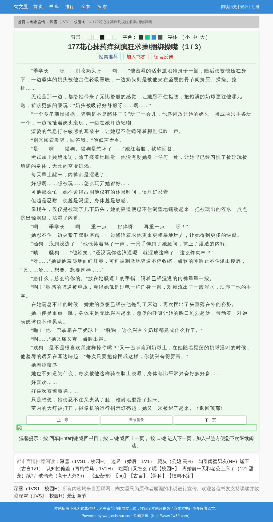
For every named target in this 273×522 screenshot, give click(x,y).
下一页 (210, 420)
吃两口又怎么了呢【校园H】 (148, 468)
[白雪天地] (108, 37)
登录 (244, 6)
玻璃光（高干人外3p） (62, 475)
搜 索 (102, 6)
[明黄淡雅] (95, 37)
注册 (255, 6)
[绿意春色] (115, 37)
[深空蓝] (153, 37)
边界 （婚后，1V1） (133, 461)
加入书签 (136, 57)
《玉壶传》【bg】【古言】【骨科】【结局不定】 (143, 475)
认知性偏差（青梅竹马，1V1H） (81, 468)
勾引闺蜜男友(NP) (217, 461)
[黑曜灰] (102, 37)
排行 (69, 6)
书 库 (54, 6)
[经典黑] (141, 37)
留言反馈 (163, 57)
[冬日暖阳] (89, 37)
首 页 (38, 6)
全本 (85, 6)
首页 (21, 22)
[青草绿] (147, 37)
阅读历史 (229, 6)
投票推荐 (108, 57)
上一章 (62, 420)
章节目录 (136, 420)
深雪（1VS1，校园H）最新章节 (52, 496)
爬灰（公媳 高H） (176, 461)
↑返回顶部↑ (209, 408)
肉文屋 (21, 6)
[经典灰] (160, 37)
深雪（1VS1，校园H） (69, 22)
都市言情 (37, 22)
